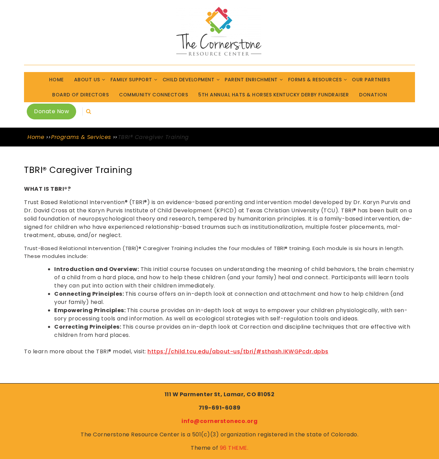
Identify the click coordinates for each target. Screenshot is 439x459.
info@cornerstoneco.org (219, 421)
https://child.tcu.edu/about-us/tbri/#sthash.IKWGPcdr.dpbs (238, 351)
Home (56, 79)
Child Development (189, 79)
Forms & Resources (315, 79)
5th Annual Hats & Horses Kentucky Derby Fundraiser (273, 94)
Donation (373, 94)
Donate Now (51, 111)
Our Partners (371, 79)
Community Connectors (153, 94)
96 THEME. (234, 448)
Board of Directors (80, 94)
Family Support (131, 79)
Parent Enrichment (251, 79)
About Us (87, 79)
